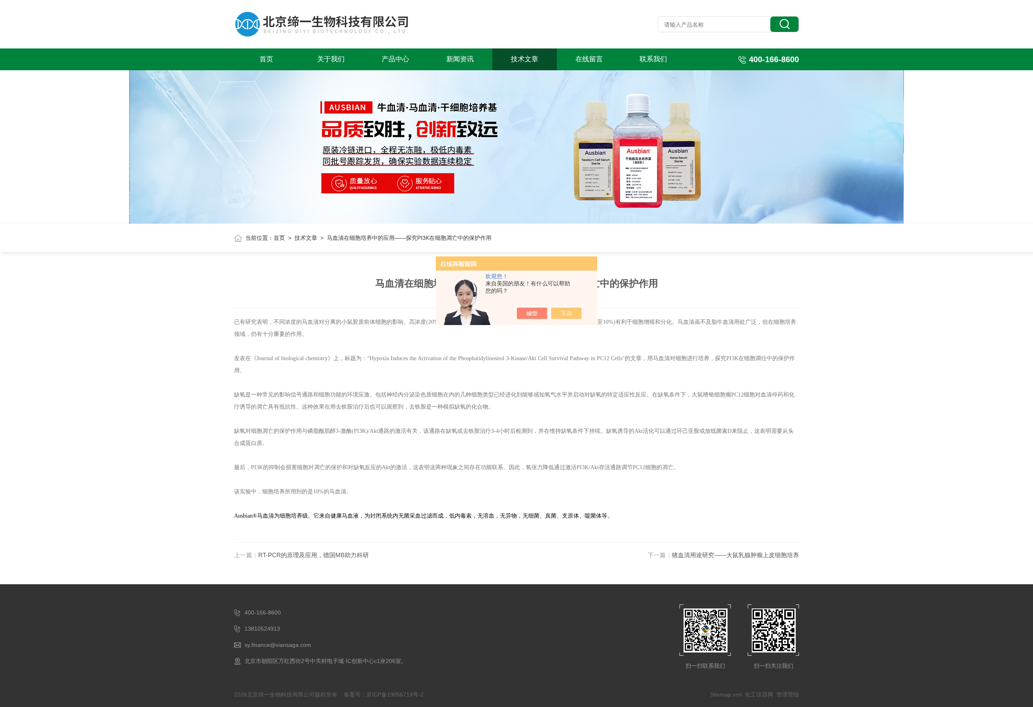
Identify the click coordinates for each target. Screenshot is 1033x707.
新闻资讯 (460, 59)
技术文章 (524, 59)
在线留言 (589, 59)
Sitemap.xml (726, 694)
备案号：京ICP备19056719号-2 (384, 694)
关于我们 (331, 59)
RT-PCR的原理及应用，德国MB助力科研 (313, 555)
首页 (266, 59)
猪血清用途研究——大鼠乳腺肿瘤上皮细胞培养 (735, 555)
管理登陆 (787, 694)
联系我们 (653, 59)
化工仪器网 (759, 694)
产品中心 (395, 59)
